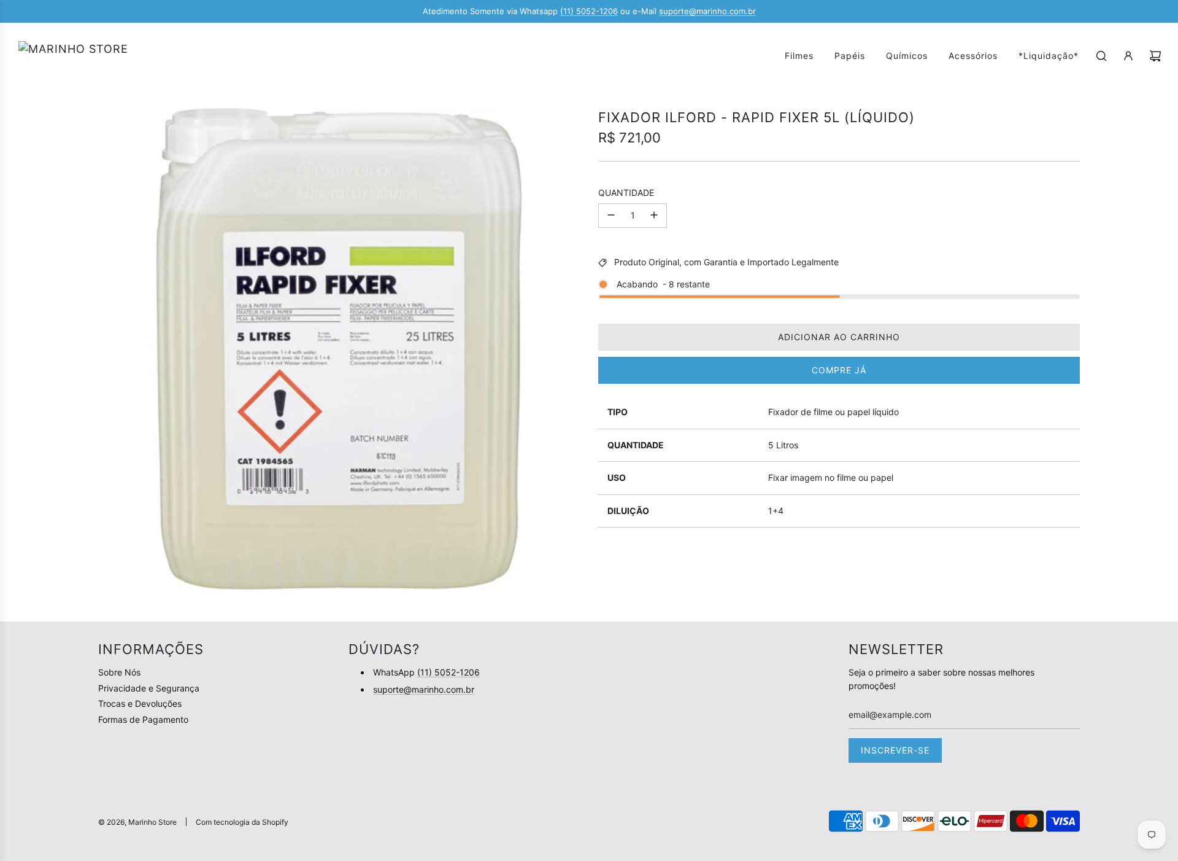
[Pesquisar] (1101, 55)
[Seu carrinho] (1155, 55)
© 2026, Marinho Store (137, 822)
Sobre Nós (119, 672)
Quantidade (626, 192)
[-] (611, 215)
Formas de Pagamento (143, 719)
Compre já (839, 370)
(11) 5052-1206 (589, 11)
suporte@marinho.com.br (707, 11)
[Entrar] (1128, 55)
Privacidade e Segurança (148, 688)
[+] (654, 215)
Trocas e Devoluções (140, 703)
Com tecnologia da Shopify (242, 822)
